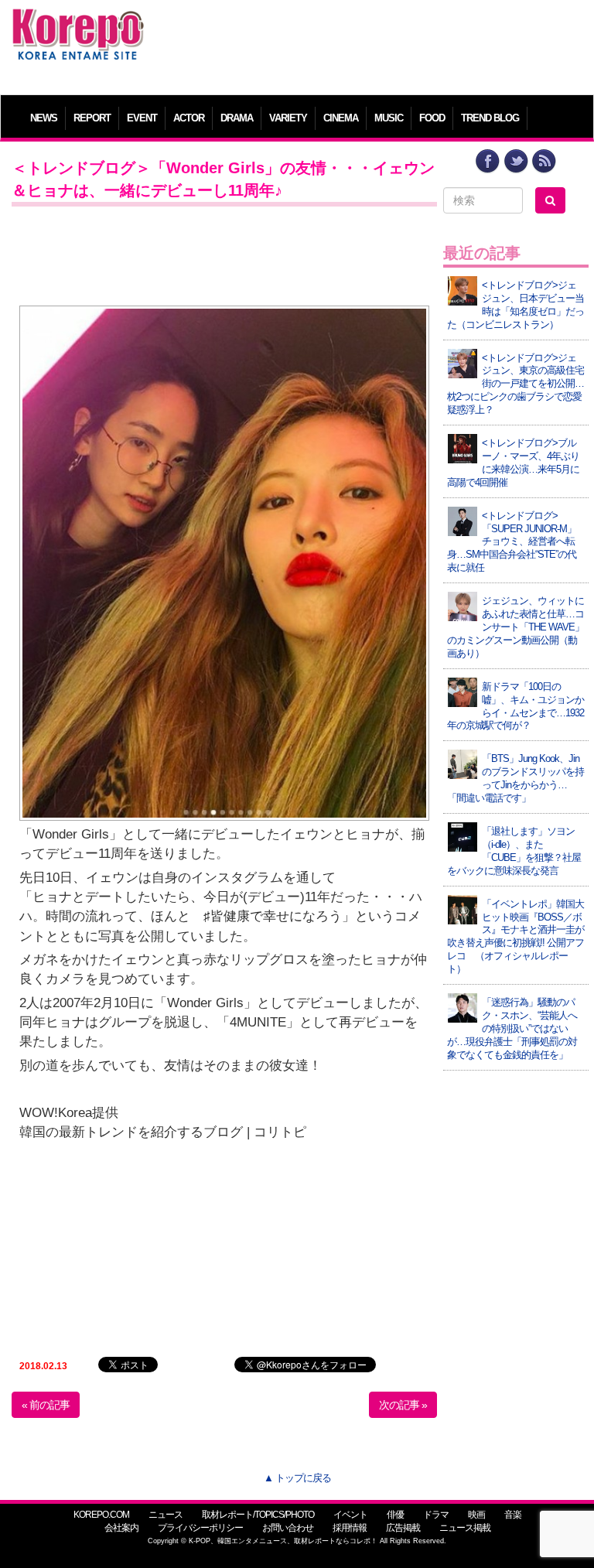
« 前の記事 (46, 1405)
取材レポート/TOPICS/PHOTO (258, 1514)
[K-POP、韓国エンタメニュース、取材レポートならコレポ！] (78, 23)
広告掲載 (403, 1527)
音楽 (512, 1514)
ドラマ (436, 1514)
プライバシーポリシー (200, 1527)
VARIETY (288, 118)
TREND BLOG (490, 118)
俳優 (395, 1514)
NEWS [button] (43, 118)
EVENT (142, 118)
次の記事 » (403, 1405)
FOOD (432, 118)
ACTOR (188, 118)
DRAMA (236, 118)
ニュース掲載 (464, 1527)
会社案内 (121, 1527)
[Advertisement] (370, 42)
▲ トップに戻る (297, 1478)
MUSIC (388, 118)
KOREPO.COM (101, 1514)
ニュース (165, 1514)
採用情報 (350, 1527)
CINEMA (340, 118)
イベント (350, 1514)
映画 (476, 1514)
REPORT (92, 118)
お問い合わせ (287, 1527)
